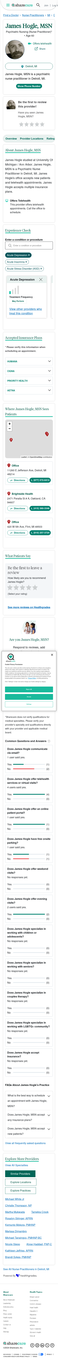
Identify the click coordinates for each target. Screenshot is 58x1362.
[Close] (52, 654)
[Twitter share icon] (47, 1346)
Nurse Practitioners (33, 15)
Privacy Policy (32, 678)
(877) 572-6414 (41, 480)
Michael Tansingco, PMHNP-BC (23, 1238)
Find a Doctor (11, 15)
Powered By (9, 1275)
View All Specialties (16, 1165)
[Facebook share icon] (32, 1346)
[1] (21, 123)
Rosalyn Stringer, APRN (19, 1218)
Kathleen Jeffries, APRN (19, 1250)
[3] (31, 123)
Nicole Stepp (12, 1244)
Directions (19, 480)
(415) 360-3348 (41, 508)
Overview (11, 138)
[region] (29, 681)
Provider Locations (31, 138)
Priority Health (17, 380)
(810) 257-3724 (41, 532)
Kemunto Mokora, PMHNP (20, 1225)
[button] (48, 741)
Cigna (11, 371)
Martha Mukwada (15, 1212)
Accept (29, 697)
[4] (37, 123)
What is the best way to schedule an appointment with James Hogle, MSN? (27, 1101)
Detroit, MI (31, 66)
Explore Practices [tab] (20, 1190)
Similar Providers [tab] (20, 1174)
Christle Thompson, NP (18, 1205)
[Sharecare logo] (29, 1343)
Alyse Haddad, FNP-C (39, 1244)
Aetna (11, 390)
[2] (26, 123)
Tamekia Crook (39, 1212)
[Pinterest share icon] (52, 1346)
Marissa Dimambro (16, 1231)
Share (42, 48)
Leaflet (24, 457)
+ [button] (10, 424)
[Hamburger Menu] (8, 5)
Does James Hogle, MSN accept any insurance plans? (26, 1117)
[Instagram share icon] (37, 1346)
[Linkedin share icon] (42, 1346)
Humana (12, 361)
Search (38, 5)
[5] (42, 123)
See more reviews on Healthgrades (29, 607)
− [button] (10, 429)
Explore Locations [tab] (20, 1182)
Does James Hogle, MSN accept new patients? (26, 1131)
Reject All (29, 689)
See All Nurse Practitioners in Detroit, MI (26, 1269)
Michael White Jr (14, 1199)
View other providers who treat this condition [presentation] (25, 311)
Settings (29, 704)
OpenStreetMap (36, 457)
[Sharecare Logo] (22, 5)
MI (48, 15)
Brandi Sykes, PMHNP (18, 1257)
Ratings (51, 138)
